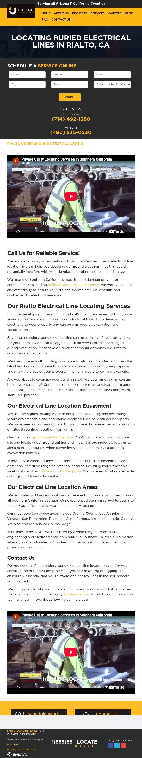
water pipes (71, 471)
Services (98, 13)
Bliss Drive (13, 745)
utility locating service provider (73, 284)
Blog (129, 13)
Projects (79, 13)
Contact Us (61, 19)
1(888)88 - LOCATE (74, 743)
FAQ (45, 19)
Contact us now (77, 594)
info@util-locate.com (120, 741)
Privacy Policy (15, 750)
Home (46, 13)
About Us (61, 13)
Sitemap (31, 750)
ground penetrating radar (52, 437)
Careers (115, 13)
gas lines (47, 471)
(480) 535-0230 (71, 132)
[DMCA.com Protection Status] (17, 754)
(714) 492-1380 (71, 119)
